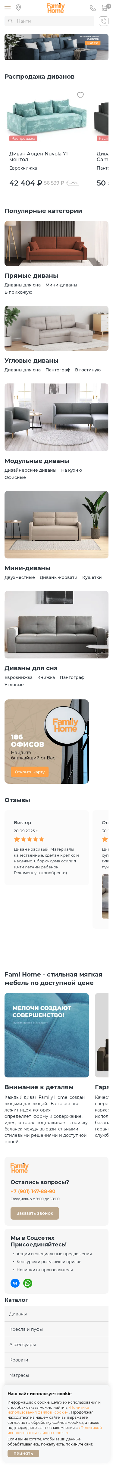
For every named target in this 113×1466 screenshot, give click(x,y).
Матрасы (19, 1375)
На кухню (71, 470)
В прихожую (18, 292)
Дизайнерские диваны (30, 470)
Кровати (18, 1360)
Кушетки (92, 577)
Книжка (46, 677)
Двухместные (20, 577)
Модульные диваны (37, 460)
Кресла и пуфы (26, 1329)
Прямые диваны (31, 275)
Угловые (14, 684)
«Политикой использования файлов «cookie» (55, 1430)
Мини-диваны (61, 285)
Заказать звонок (35, 1213)
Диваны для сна (23, 285)
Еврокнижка (19, 677)
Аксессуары (22, 1344)
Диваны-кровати (58, 577)
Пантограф (58, 370)
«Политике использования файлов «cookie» (48, 1410)
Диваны (18, 1314)
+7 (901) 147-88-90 (33, 1191)
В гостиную (88, 370)
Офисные (15, 477)
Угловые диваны (31, 360)
